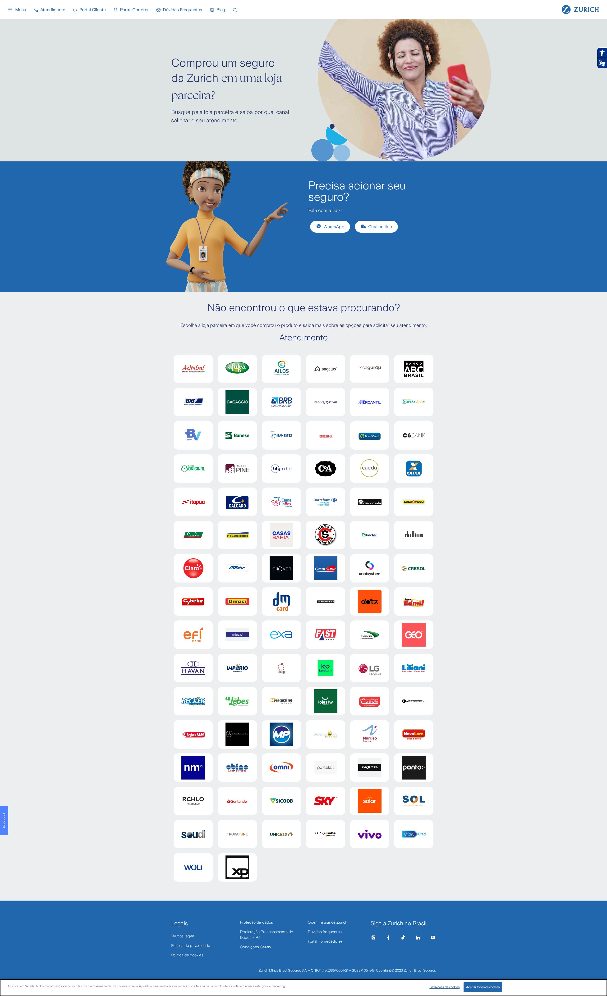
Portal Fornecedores (325, 941)
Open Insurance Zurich (328, 922)
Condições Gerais (255, 947)
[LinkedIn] (418, 937)
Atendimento (52, 10)
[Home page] (580, 9)
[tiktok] (403, 937)
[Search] (235, 10)
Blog (220, 10)
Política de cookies (187, 955)
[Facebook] (388, 937)
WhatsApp (333, 226)
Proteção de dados (256, 922)
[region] (303, 987)
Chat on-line (380, 226)
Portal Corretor (134, 10)
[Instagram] (373, 937)
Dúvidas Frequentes (182, 10)
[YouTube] (433, 937)
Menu (20, 9)
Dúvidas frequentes (325, 932)
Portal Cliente (92, 10)
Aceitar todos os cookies (483, 987)
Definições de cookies (444, 987)
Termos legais (183, 936)
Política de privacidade (190, 946)
